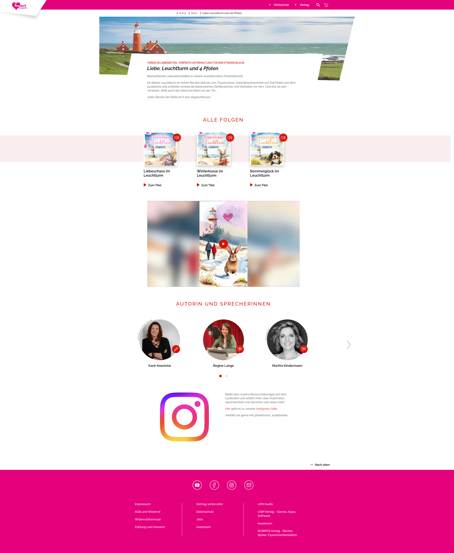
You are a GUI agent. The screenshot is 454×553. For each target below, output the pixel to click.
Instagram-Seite (266, 408)
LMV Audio (265, 504)
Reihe (194, 13)
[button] (348, 345)
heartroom (203, 527)
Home (182, 13)
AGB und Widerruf (147, 511)
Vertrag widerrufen (209, 504)
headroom (265, 523)
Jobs (199, 519)
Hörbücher (281, 5)
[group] (170, 159)
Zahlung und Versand (150, 527)
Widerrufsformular (148, 519)
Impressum (143, 504)
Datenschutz (205, 511)
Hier (228, 408)
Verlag (304, 5)
